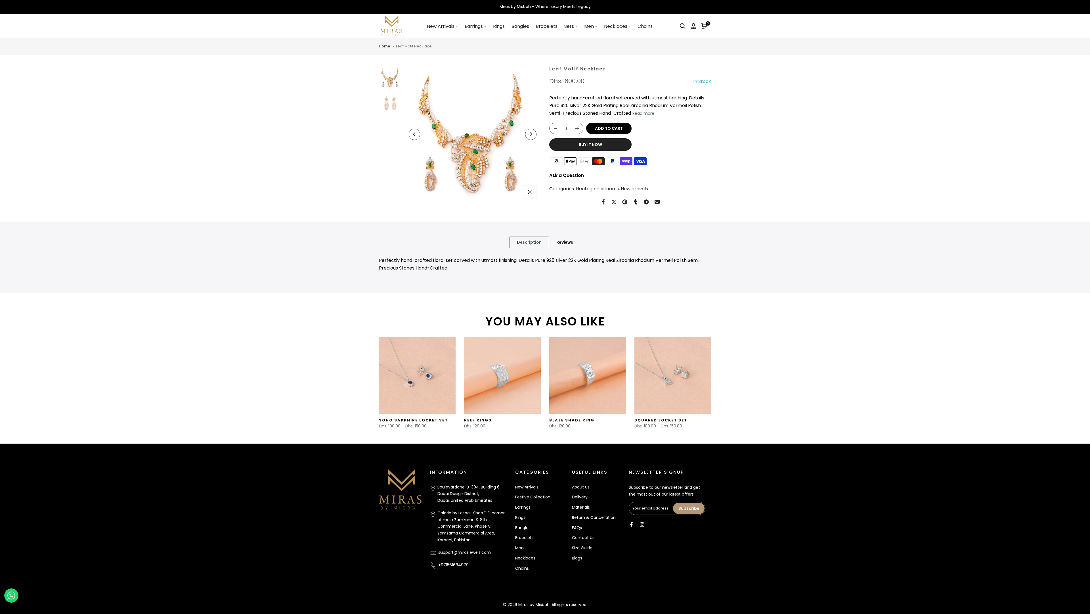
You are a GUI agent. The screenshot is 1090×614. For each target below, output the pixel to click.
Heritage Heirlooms (597, 188)
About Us (581, 487)
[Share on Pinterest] (624, 202)
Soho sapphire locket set (413, 420)
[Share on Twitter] (614, 202)
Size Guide (582, 548)
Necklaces (615, 26)
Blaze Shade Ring (571, 420)
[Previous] (414, 134)
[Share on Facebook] (603, 202)
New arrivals (634, 188)
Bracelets (546, 26)
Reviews (564, 242)
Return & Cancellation (594, 518)
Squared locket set (660, 420)
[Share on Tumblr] (635, 202)
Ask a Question (566, 175)
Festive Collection (532, 497)
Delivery (580, 497)
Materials (581, 507)
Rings (499, 26)
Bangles (520, 26)
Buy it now (590, 144)
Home (384, 46)
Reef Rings (478, 420)
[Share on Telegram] (646, 202)
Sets (569, 26)
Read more (643, 113)
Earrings (474, 26)
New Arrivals (440, 26)
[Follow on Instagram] (642, 524)
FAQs (577, 528)
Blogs (577, 558)
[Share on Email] (657, 202)
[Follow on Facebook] (631, 524)
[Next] (530, 134)
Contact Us (583, 538)
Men (589, 26)
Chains (645, 26)
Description (529, 242)
